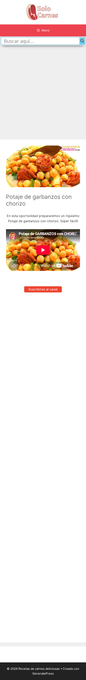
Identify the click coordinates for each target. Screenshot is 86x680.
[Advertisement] (43, 90)
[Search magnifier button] (82, 40)
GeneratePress (43, 673)
